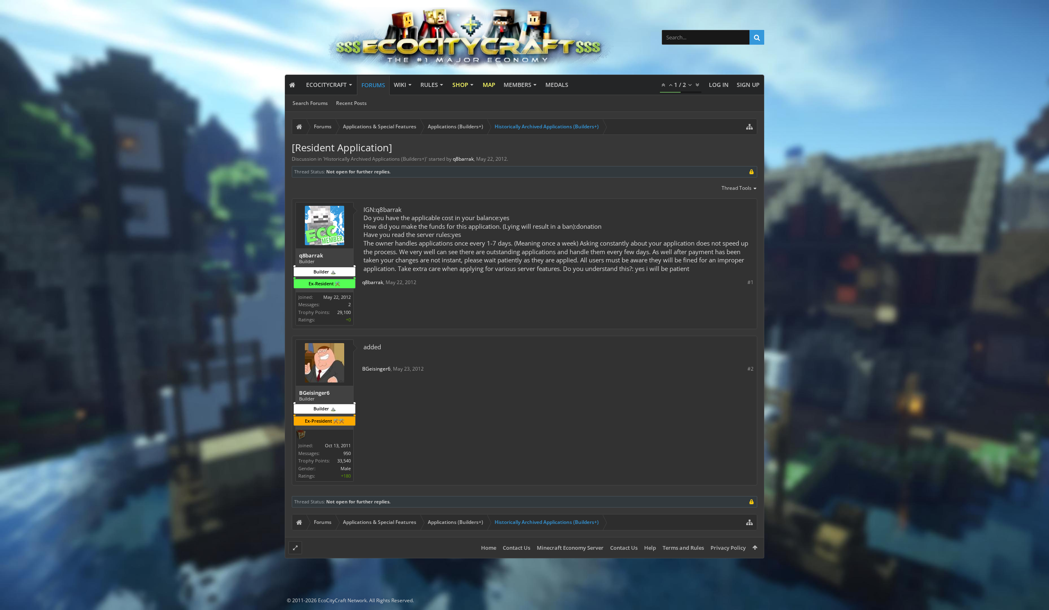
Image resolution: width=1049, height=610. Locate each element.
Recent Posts (351, 103)
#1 (750, 282)
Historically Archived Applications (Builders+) (375, 158)
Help (650, 547)
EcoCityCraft (326, 85)
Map (489, 85)
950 (347, 453)
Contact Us (516, 547)
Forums (373, 85)
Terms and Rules (683, 547)
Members (517, 85)
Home (488, 547)
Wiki (400, 85)
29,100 (344, 312)
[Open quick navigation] (749, 126)
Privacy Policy (728, 547)
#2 (750, 369)
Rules (429, 85)
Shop (460, 85)
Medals (556, 85)
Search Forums (310, 103)
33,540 (344, 461)
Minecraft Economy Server (570, 547)
